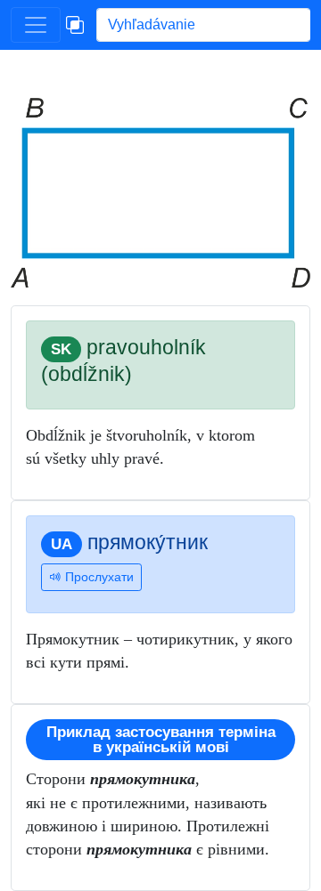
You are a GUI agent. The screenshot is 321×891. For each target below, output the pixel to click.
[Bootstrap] (75, 25)
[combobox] (203, 25)
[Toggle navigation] (36, 25)
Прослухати (98, 577)
